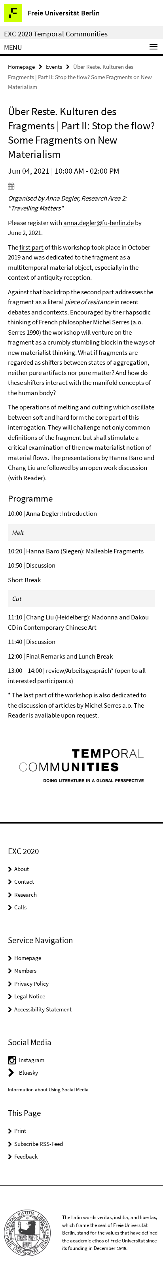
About (21, 869)
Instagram (31, 1060)
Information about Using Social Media (48, 1089)
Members (25, 970)
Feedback (26, 1156)
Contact (24, 881)
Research (25, 894)
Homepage (21, 66)
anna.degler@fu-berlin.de (98, 222)
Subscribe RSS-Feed (38, 1143)
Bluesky (28, 1072)
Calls (20, 907)
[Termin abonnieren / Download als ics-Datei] (81, 185)
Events (54, 66)
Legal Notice (29, 996)
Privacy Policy (31, 983)
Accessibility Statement (43, 1009)
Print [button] (20, 1130)
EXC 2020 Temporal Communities (56, 33)
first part (31, 247)
